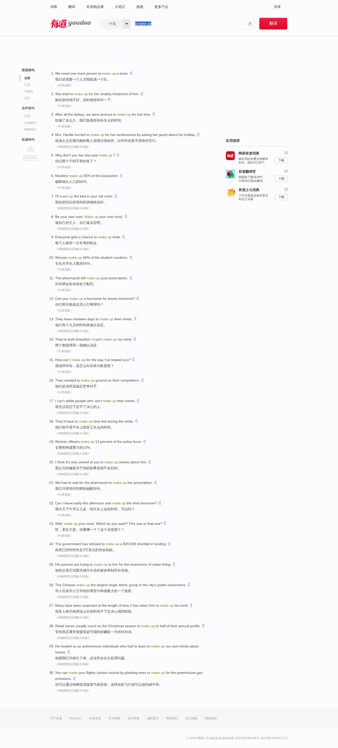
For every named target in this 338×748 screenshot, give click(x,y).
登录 (277, 7)
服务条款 (228, 738)
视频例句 (30, 129)
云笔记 (120, 7)
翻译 (71, 7)
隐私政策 (216, 738)
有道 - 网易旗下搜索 (70, 23)
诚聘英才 (153, 718)
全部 (27, 116)
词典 (53, 7)
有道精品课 (95, 7)
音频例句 (30, 123)
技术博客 (134, 718)
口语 (27, 84)
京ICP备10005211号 (274, 738)
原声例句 (28, 108)
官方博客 (114, 718)
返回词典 (30, 158)
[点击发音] (131, 73)
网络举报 (211, 718)
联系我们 (172, 718)
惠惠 (139, 7)
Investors (76, 718)
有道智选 (95, 718)
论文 (27, 98)
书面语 (28, 91)
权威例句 (28, 139)
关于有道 (56, 718)
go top (30, 148)
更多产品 (161, 7)
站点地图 (191, 718)
